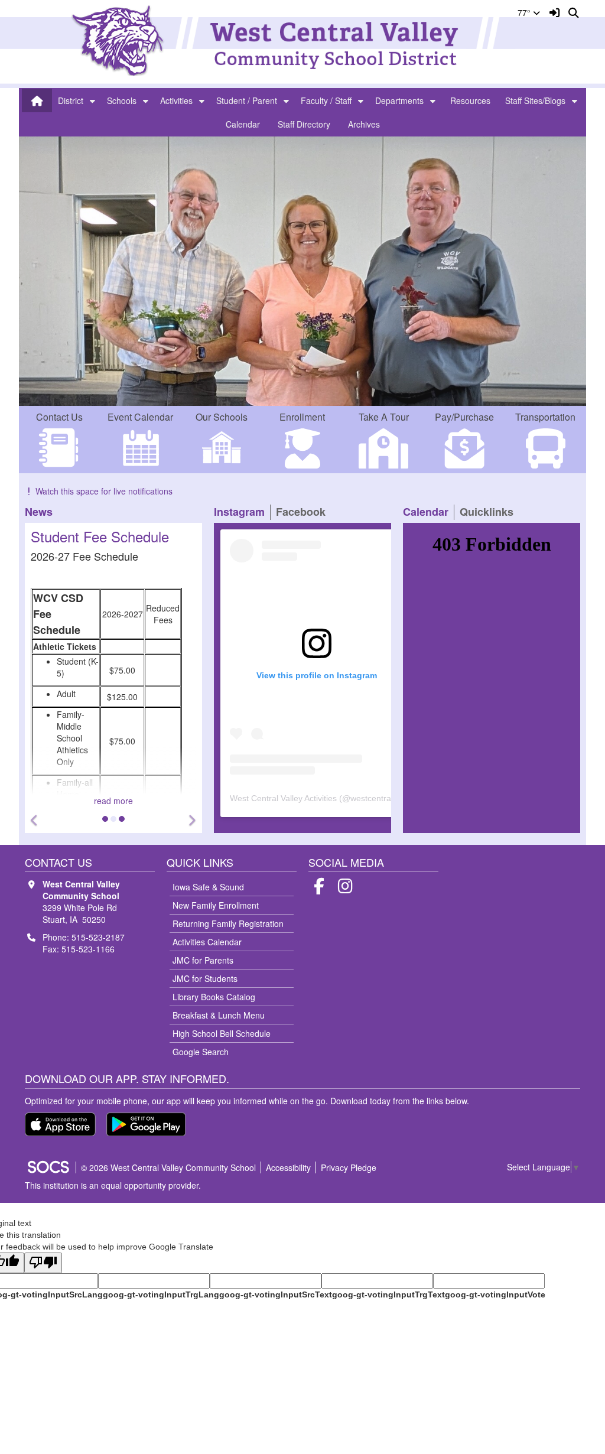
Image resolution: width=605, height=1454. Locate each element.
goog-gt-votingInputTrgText (388, 1294)
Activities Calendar (207, 942)
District (70, 100)
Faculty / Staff (326, 100)
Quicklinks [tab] (489, 512)
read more (115, 800)
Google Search (201, 1052)
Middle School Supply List (81, 653)
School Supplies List (96, 536)
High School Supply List (77, 671)
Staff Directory (304, 124)
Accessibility (288, 1167)
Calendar (243, 124)
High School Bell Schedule (222, 1033)
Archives (364, 124)
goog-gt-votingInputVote (495, 1294)
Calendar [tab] (428, 512)
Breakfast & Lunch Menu (219, 1015)
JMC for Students (205, 978)
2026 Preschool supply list (83, 618)
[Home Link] (37, 100)
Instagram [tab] (242, 512)
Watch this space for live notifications (104, 491)
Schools (121, 100)
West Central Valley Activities (283, 798)
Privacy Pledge (348, 1167)
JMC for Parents (203, 960)
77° (525, 12)
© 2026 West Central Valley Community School (168, 1167)
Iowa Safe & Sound (208, 887)
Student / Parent (246, 100)
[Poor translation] (43, 1263)
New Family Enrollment (216, 905)
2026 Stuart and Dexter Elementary (99, 636)
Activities (176, 100)
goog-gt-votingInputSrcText (275, 1294)
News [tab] (41, 512)
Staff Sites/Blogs (535, 100)
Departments (399, 100)
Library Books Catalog (214, 997)
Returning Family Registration (228, 923)
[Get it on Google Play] (146, 1124)
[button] (92, 100)
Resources (470, 100)
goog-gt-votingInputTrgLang (161, 1294)
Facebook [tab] (303, 512)
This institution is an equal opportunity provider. (113, 1185)
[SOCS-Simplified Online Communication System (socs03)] (48, 1167)
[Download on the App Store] (60, 1124)
